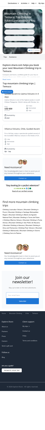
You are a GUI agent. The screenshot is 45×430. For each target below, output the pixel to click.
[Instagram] (8, 404)
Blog (3, 399)
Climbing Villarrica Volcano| (13, 262)
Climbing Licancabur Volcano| (13, 251)
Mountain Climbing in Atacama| (14, 267)
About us (5, 368)
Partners (5, 373)
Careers (4, 383)
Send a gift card (7, 387)
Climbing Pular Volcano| (26, 269)
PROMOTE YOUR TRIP (12, 415)
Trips (5, 24)
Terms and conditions (29, 382)
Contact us (22, 187)
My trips (35, 3)
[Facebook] (3, 404)
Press (4, 378)
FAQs (24, 377)
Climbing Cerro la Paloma (12, 275)
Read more (7, 46)
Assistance (12, 24)
